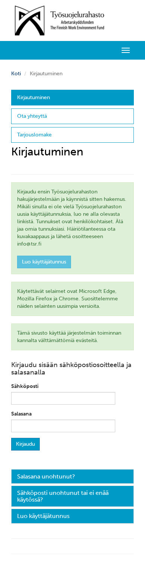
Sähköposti (25, 386)
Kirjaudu (25, 444)
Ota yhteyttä (32, 116)
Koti (16, 73)
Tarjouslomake (34, 135)
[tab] (72, 477)
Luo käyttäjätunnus (44, 262)
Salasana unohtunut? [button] (46, 476)
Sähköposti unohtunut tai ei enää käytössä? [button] (63, 496)
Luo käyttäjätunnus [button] (43, 515)
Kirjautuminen (33, 97)
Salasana (21, 414)
